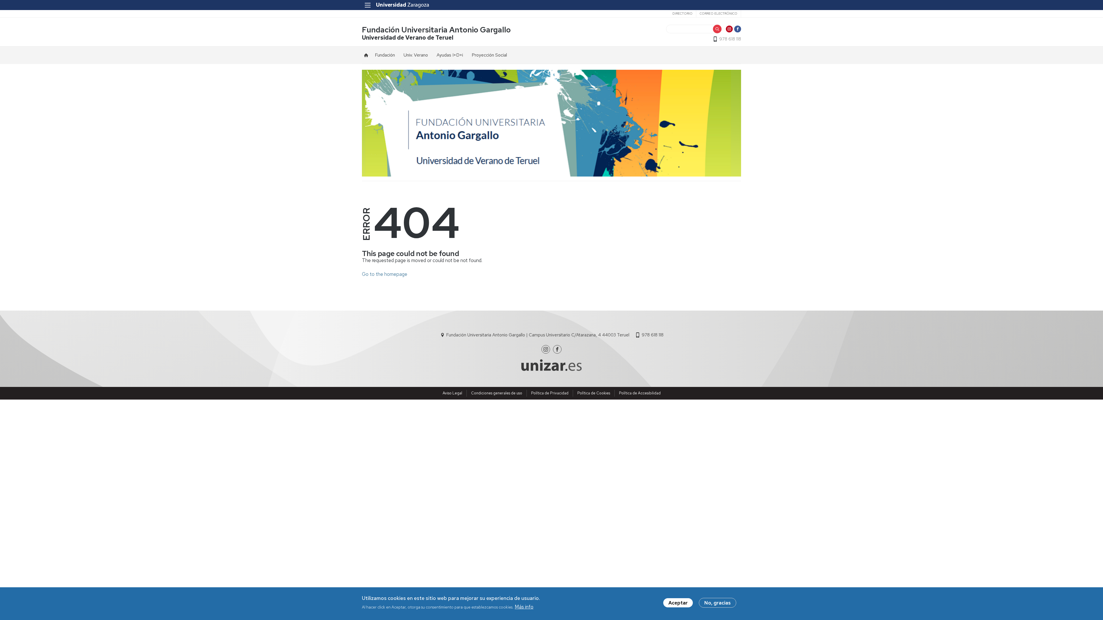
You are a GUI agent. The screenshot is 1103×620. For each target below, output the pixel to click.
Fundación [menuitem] (385, 55)
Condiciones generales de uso (496, 393)
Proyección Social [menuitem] (489, 55)
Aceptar (678, 603)
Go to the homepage (384, 274)
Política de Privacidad (549, 393)
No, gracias (717, 603)
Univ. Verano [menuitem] (416, 55)
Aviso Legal (452, 393)
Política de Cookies (593, 393)
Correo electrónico (718, 13)
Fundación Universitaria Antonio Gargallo (436, 30)
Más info (524, 606)
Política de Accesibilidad (640, 393)
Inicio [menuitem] (366, 55)
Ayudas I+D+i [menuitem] (450, 55)
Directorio (682, 13)
